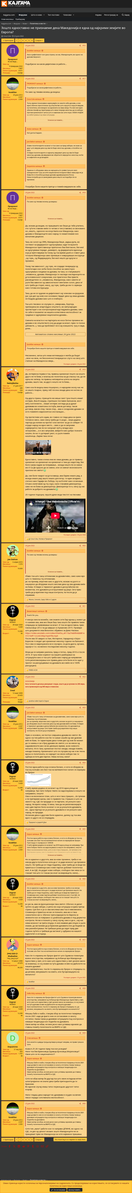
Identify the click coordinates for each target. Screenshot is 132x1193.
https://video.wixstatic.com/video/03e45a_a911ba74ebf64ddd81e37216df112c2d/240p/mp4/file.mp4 (54, 634)
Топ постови (53, 15)
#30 (84, 1103)
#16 (84, 45)
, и (41, 539)
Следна (38, 40)
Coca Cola (7, 36)
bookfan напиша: (34, 50)
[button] (44, 14)
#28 (84, 988)
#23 (84, 707)
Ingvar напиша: (33, 834)
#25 (84, 829)
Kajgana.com (9, 15)
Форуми (23, 15)
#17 (84, 78)
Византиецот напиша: (35, 611)
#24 (84, 763)
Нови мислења (7, 19)
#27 (84, 940)
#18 (84, 192)
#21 (84, 606)
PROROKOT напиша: (35, 83)
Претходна (8, 40)
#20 (84, 545)
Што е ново (36, 15)
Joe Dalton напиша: (34, 141)
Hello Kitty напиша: (34, 993)
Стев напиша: (32, 1038)
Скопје (20, 73)
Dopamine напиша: (34, 166)
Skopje (20, 702)
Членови (67, 15)
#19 (84, 369)
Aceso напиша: (33, 129)
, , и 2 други (42, 600)
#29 (84, 1033)
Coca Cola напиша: (34, 99)
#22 (84, 677)
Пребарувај (20, 19)
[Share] (80, 45)
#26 (84, 879)
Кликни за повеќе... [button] (55, 120)
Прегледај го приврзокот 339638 (40, 843)
